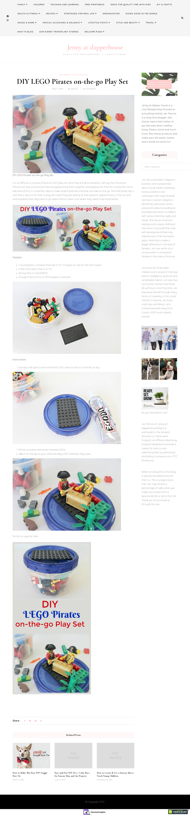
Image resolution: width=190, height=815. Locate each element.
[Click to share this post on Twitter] (30, 721)
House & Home (26, 23)
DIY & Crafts (164, 4)
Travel (150, 23)
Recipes (51, 13)
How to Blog (25, 32)
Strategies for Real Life (79, 13)
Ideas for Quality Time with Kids (131, 4)
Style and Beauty (127, 23)
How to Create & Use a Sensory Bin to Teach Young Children (115, 774)
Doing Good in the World (141, 13)
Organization (111, 13)
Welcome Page (93, 32)
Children (39, 4)
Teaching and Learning (64, 4)
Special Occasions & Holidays (61, 23)
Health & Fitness (28, 13)
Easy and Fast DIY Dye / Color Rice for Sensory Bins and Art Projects (72, 774)
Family (21, 4)
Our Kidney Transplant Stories (59, 32)
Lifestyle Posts (98, 23)
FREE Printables (95, 4)
